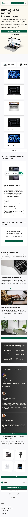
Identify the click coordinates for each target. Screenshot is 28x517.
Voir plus (14, 150)
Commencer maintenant (14, 487)
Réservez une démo (14, 491)
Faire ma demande (14, 241)
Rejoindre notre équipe (14, 494)
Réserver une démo (14, 34)
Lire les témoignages (13, 434)
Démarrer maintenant (18, 3)
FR (24, 483)
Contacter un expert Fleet (14, 338)
